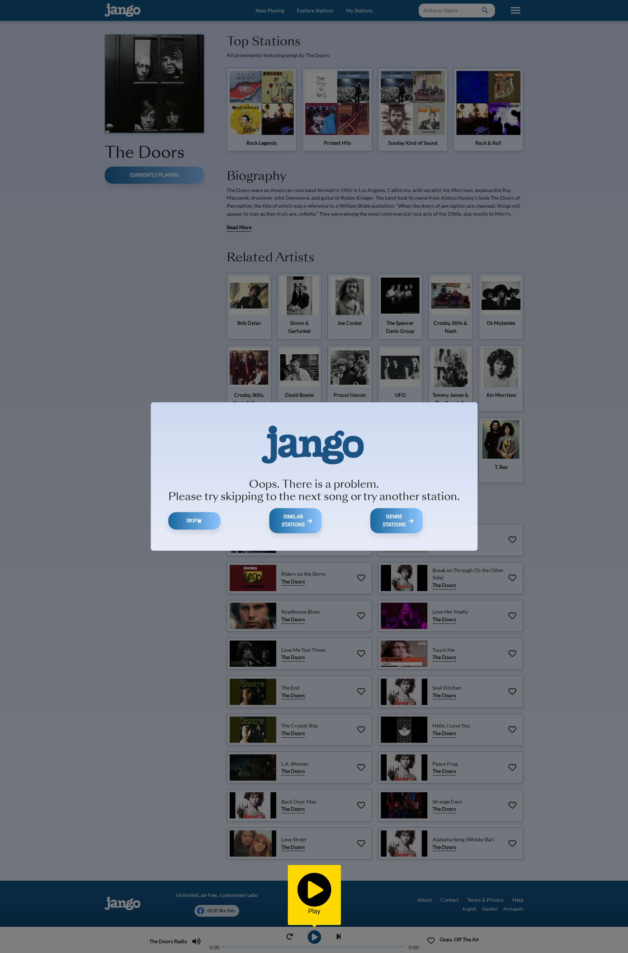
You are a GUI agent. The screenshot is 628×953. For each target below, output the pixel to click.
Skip (191, 521)
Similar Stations (293, 521)
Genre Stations (394, 521)
